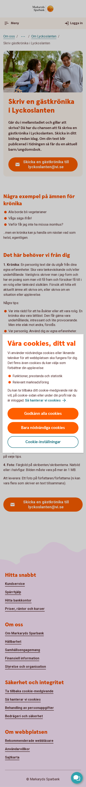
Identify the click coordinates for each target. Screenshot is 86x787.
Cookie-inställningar (43, 442)
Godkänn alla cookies (43, 413)
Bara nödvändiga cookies (43, 427)
